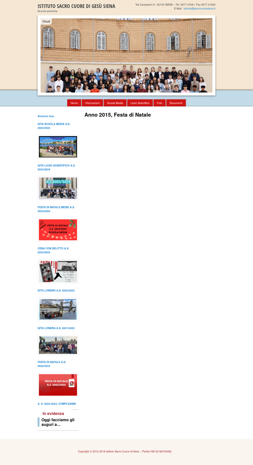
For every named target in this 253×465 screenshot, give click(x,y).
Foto (159, 103)
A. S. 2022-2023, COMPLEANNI (57, 403)
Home (74, 103)
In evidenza (53, 413)
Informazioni (92, 103)
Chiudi (46, 21)
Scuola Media (115, 103)
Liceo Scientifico (140, 103)
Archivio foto (46, 116)
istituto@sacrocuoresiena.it (199, 8)
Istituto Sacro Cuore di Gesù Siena (76, 5)
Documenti (176, 103)
